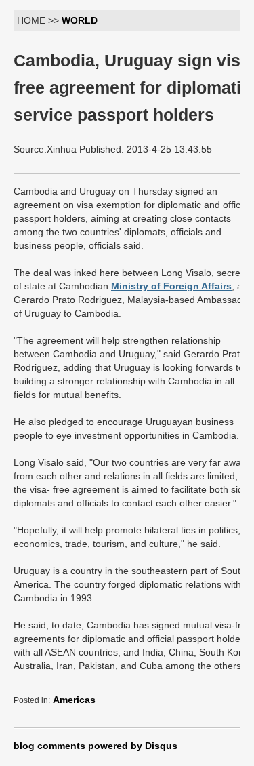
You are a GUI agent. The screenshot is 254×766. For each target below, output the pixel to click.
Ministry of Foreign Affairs (171, 286)
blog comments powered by (95, 745)
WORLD (80, 20)
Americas (74, 699)
